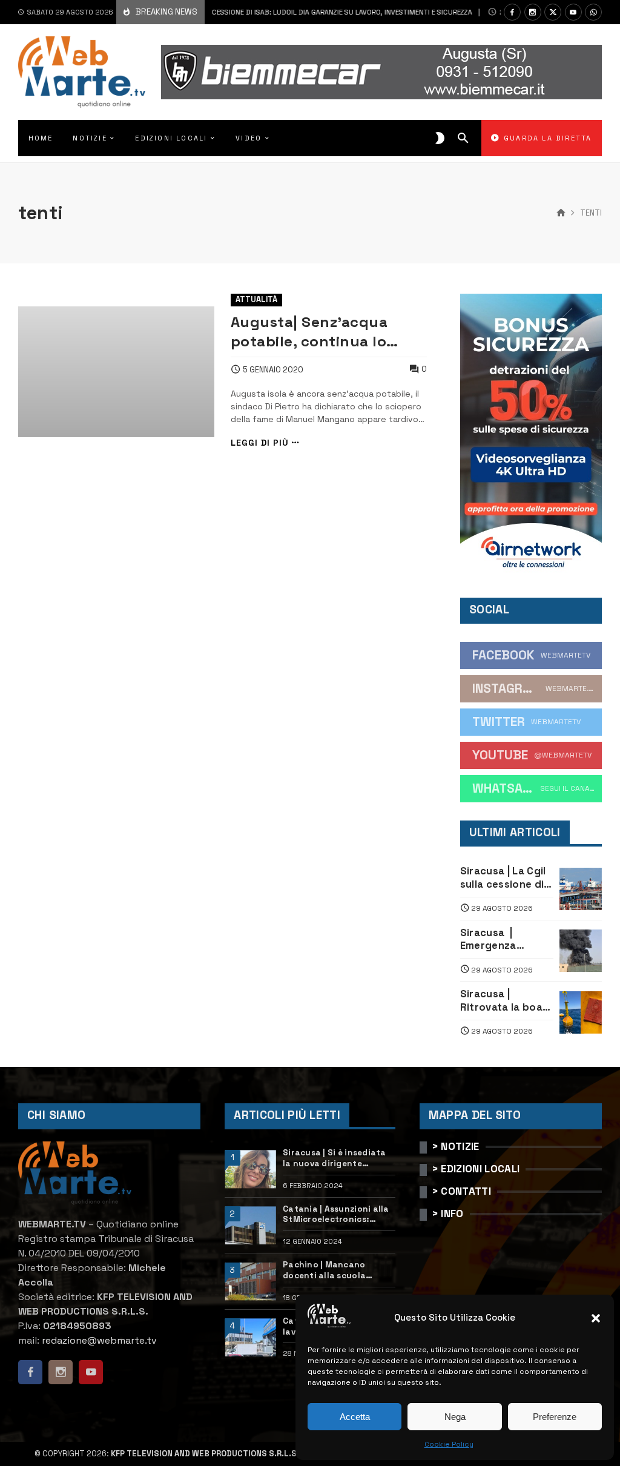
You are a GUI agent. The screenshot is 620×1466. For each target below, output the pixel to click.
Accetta (355, 1417)
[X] (552, 12)
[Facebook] (512, 12)
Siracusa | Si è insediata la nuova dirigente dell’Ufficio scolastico (334, 1158)
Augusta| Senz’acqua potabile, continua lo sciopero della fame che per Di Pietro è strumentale (319, 331)
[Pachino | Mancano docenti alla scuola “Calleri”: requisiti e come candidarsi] (250, 1282)
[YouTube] (573, 12)
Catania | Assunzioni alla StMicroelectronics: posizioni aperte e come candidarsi (336, 1214)
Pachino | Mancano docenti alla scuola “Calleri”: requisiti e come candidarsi (338, 1270)
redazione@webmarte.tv (99, 1340)
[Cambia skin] (439, 138)
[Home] (561, 213)
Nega (455, 1417)
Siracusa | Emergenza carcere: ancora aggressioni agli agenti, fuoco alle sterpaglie (505, 939)
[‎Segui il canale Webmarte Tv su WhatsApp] (593, 12)
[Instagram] (532, 12)
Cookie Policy (448, 1444)
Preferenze (554, 1417)
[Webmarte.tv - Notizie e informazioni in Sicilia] (81, 72)
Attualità (256, 299)
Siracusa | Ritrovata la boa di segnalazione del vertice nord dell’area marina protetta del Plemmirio (501, 1001)
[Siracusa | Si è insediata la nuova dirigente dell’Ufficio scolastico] (250, 1169)
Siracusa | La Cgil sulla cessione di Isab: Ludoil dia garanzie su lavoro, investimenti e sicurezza (254, 12)
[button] (596, 1318)
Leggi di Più (260, 443)
